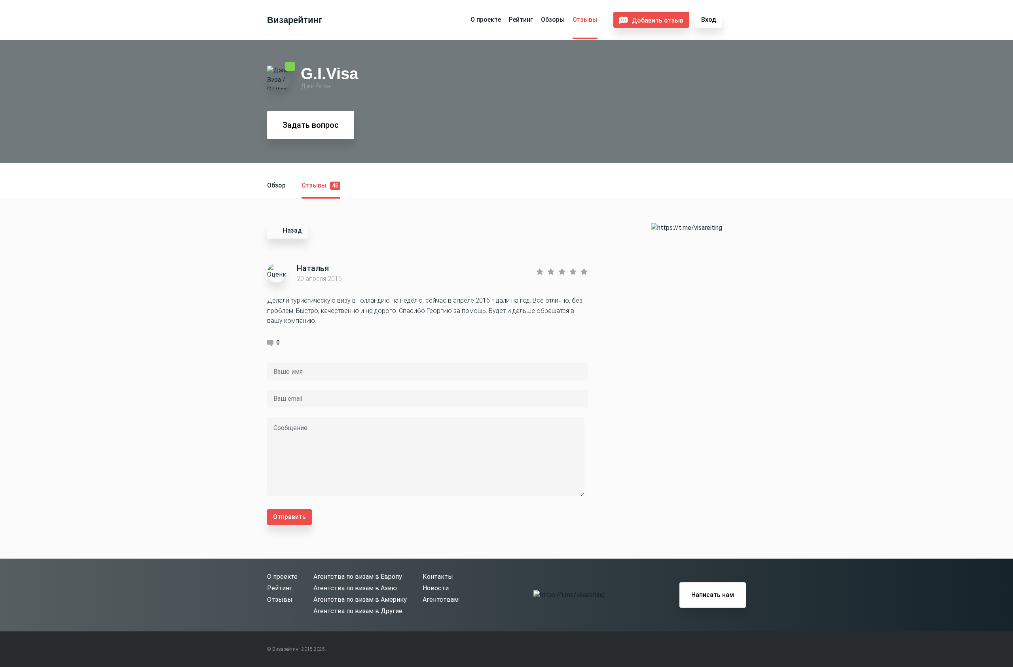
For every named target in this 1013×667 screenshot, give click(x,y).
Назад (292, 230)
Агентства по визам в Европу (357, 576)
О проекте (485, 19)
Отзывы (585, 19)
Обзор (276, 185)
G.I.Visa (329, 73)
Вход (708, 19)
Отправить (289, 517)
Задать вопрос (311, 125)
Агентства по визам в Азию (355, 588)
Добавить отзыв (657, 20)
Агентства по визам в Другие (357, 611)
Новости (436, 588)
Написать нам (712, 595)
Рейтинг (521, 19)
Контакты (438, 576)
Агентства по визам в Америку (360, 599)
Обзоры (553, 19)
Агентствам (441, 599)
